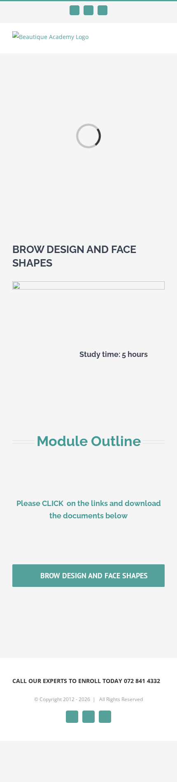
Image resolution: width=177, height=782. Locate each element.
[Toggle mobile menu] (161, 41)
